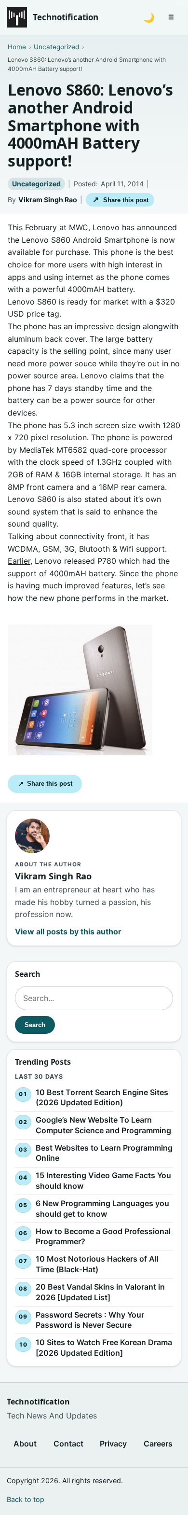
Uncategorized (36, 184)
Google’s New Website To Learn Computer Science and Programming (103, 1125)
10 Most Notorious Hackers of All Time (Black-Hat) (97, 1264)
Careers (158, 1443)
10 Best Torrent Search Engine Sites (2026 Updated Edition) (102, 1097)
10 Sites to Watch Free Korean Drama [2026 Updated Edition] (104, 1348)
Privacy (113, 1443)
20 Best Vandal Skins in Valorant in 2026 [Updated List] (100, 1292)
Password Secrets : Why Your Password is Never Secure (90, 1320)
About (25, 1443)
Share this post (120, 199)
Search (35, 1025)
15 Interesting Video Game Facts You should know (103, 1181)
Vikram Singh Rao (47, 199)
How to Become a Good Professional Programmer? (103, 1236)
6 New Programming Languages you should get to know (102, 1208)
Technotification (65, 17)
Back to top (25, 1499)
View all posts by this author (68, 931)
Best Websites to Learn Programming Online (104, 1153)
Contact (68, 1443)
